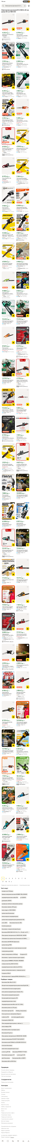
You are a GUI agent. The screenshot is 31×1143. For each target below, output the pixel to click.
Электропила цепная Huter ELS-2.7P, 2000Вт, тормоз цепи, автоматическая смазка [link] (22, 179)
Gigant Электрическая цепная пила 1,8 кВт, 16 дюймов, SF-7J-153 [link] (22, 381)
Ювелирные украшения (7, 1123)
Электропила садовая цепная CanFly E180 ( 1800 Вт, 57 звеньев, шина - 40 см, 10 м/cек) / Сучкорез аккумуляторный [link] (8, 607)
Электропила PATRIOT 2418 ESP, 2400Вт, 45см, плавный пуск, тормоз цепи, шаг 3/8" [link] (8, 778)
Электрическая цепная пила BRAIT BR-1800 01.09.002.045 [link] (22, 580)
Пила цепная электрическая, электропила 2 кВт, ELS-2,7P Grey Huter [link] (8, 208)
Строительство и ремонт (7, 1119)
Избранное (18, 1141)
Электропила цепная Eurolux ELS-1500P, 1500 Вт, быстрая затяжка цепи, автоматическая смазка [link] (8, 465)
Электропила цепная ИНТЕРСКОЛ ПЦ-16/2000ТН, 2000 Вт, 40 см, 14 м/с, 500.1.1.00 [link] (23, 348)
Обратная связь (5, 1128)
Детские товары (5, 1121)
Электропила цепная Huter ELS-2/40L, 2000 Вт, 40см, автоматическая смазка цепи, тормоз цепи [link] (8, 93)
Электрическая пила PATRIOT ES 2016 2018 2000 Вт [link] (22, 208)
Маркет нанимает (5, 1130)
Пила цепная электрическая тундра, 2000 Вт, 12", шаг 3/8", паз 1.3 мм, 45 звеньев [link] (7, 665)
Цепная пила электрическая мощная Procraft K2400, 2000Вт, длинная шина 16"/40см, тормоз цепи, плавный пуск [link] (8, 437)
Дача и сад (4, 1108)
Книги (2, 1110)
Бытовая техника (5, 1092)
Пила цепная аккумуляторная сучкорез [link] (6, 495)
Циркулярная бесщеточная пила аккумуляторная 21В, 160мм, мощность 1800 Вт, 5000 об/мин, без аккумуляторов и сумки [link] (8, 524)
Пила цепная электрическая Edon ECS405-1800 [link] (21, 437)
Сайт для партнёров (6, 1076)
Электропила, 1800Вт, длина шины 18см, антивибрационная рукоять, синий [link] (22, 837)
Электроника (4, 1096)
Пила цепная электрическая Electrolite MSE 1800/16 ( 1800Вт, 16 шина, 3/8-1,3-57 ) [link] (23, 64)
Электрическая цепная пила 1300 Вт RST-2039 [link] (22, 264)
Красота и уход (5, 1104)
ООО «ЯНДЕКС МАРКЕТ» (11, 1135)
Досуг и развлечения (6, 1088)
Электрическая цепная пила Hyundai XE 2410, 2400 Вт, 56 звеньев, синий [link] (22, 808)
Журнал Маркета (5, 1132)
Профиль (28, 1141)
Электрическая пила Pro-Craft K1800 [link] (23, 665)
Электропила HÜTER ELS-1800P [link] (7, 723)
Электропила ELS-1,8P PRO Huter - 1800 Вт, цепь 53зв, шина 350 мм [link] (8, 235)
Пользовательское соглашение (8, 1126)
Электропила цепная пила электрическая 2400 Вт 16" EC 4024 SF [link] (22, 635)
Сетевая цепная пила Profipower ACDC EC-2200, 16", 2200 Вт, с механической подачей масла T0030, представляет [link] (22, 465)
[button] (29, 6)
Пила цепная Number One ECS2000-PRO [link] (22, 410)
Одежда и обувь (5, 1098)
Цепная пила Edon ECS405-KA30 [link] (21, 693)
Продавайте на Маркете (7, 1072)
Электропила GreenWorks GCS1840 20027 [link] (7, 293)
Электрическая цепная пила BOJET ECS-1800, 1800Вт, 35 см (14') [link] (22, 495)
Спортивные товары (6, 1115)
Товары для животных (6, 1117)
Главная (2, 1141)
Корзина (23, 1141)
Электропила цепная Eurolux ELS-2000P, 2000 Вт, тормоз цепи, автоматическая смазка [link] (8, 264)
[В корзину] (13, 29)
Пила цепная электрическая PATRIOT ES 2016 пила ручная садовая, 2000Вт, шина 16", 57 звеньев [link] (22, 35)
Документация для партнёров (8, 1074)
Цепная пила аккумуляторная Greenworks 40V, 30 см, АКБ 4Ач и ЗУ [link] (22, 778)
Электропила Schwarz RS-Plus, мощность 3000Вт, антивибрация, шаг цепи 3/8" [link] (8, 64)
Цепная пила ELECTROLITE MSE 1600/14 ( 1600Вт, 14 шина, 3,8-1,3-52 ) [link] (21, 93)
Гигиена (3, 1094)
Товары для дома (5, 1100)
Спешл (7, 1141)
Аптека (3, 1102)
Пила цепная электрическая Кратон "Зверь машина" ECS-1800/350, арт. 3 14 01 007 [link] (7, 348)
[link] (7, 891)
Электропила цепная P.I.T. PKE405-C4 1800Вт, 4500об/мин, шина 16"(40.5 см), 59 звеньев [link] (8, 865)
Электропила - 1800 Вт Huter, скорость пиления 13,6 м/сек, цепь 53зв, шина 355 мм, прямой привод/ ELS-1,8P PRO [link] (8, 410)
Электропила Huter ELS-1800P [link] (8, 580)
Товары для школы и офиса (7, 1112)
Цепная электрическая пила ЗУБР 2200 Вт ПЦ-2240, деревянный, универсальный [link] (7, 551)
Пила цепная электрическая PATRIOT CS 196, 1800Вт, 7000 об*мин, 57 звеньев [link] (22, 120)
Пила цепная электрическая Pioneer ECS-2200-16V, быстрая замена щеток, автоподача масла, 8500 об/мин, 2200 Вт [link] (22, 293)
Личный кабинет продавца (7, 1070)
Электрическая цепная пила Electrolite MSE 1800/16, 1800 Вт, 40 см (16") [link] (22, 321)
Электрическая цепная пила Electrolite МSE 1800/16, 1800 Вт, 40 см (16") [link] (8, 321)
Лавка (12, 1141)
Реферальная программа (7, 1082)
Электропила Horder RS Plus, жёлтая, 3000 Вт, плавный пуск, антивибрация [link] (22, 235)
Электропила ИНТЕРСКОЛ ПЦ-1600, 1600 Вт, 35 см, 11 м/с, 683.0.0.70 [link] (7, 635)
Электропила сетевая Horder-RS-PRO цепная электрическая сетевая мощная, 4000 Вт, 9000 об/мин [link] (8, 120)
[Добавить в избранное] (13, 15)
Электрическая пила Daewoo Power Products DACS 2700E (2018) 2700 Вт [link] (8, 808)
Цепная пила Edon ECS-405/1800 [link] (8, 35)
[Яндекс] (12, 1137)
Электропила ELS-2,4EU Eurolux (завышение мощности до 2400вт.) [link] (22, 149)
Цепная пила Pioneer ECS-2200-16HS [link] (7, 837)
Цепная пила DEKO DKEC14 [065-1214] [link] (21, 865)
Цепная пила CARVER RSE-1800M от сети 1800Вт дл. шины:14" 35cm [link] (22, 607)
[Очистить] (25, 6)
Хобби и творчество (6, 1106)
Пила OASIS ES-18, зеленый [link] (6, 179)
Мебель (3, 1090)
